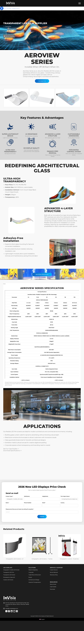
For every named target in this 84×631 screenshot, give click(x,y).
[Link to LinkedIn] (12, 611)
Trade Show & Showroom (35, 574)
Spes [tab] (4, 283)
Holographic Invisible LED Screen (11, 569)
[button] (1, 8)
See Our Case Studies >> (11, 449)
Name (7, 502)
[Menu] (79, 3)
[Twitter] (6, 611)
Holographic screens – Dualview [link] (69, 559)
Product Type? (9, 496)
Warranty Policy (54, 574)
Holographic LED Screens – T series (42, 559)
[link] (9, 600)
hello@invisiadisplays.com (11, 608)
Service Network (54, 572)
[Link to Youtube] (14, 611)
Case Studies (53, 586)
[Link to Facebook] (9, 611)
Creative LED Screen (8, 579)
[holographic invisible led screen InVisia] (14, 545)
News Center (53, 584)
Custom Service (54, 569)
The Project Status (65, 496)
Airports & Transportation (35, 582)
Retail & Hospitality (33, 569)
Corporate (31, 572)
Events (30, 577)
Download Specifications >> (12, 450)
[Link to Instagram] (17, 611)
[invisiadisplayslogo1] (10, 3)
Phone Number (27, 502)
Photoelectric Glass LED (9, 577)
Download (52, 589)
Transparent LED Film (8, 572)
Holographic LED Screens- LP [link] (14, 559)
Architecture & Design (34, 579)
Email (44, 502)
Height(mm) (45, 496)
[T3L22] (42, 545)
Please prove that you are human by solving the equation (20, 509)
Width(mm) (27, 496)
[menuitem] (79, 3)
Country (62, 502)
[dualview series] (69, 545)
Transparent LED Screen (9, 574)
